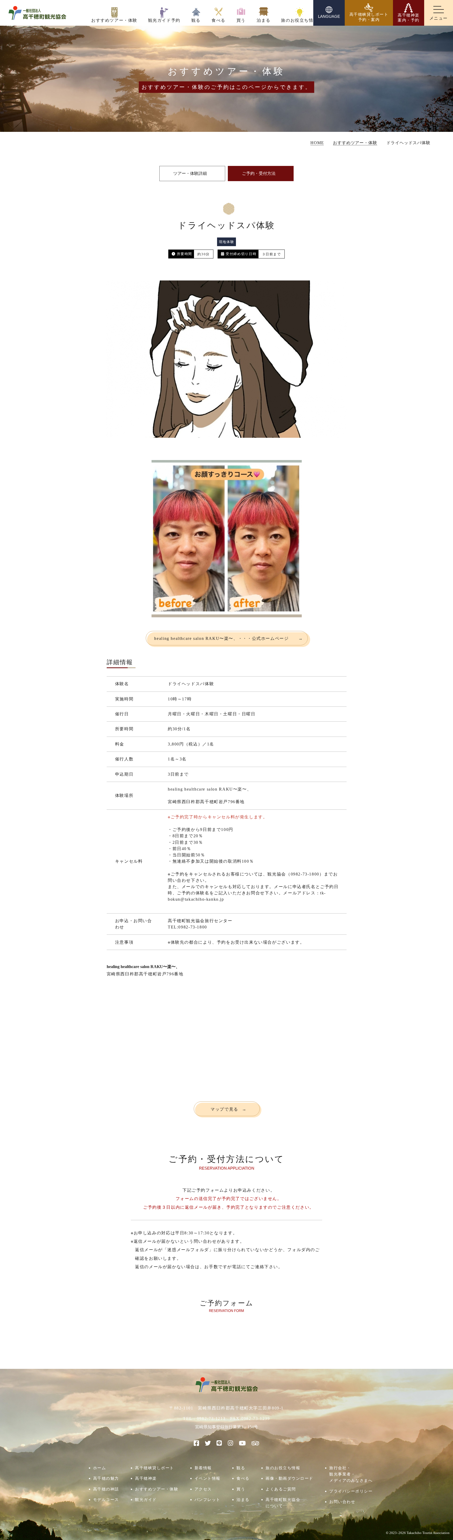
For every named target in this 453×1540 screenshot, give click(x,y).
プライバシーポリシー (351, 1491)
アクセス (203, 1489)
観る (240, 1468)
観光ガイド (146, 1499)
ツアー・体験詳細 (190, 173)
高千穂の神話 (106, 1489)
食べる (243, 1478)
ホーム (99, 1468)
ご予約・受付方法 (259, 173)
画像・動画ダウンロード (289, 1478)
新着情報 (203, 1468)
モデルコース (106, 1499)
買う (240, 1489)
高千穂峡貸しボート (154, 1468)
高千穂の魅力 (106, 1478)
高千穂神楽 (146, 1478)
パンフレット (207, 1499)
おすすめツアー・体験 (156, 1489)
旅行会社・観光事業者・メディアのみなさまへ (351, 1474)
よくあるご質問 (281, 1489)
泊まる (243, 1499)
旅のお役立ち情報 (283, 1468)
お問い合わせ (342, 1501)
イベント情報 (207, 1478)
